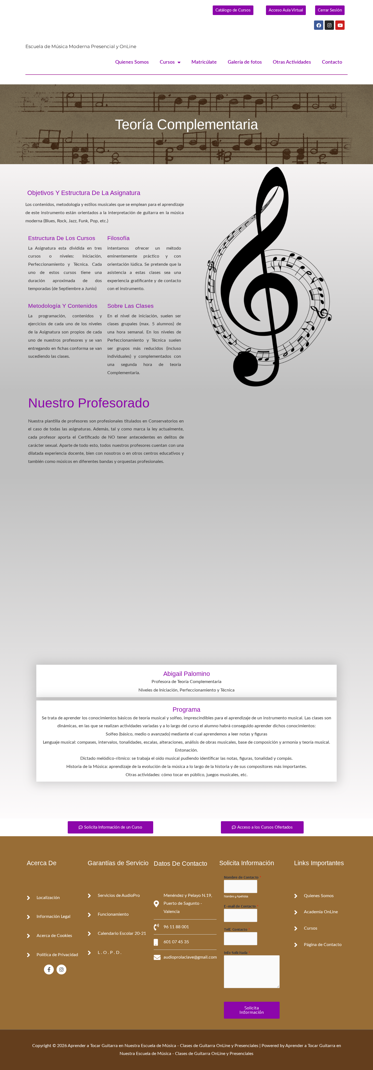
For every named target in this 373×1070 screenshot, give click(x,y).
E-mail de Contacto (241, 906)
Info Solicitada (237, 953)
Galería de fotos (245, 62)
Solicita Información (251, 1010)
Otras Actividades (292, 62)
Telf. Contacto (237, 929)
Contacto (332, 62)
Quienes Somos (132, 62)
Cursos (167, 62)
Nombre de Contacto (242, 877)
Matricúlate (204, 62)
